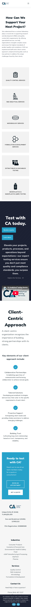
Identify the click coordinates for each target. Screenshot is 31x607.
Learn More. (7, 237)
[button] (15, 484)
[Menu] (28, 3)
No (18, 604)
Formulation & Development (15, 577)
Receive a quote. (9, 230)
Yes (14, 604)
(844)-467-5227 (18, 592)
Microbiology (15, 574)
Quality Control (15, 570)
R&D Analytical (15, 572)
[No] (29, 601)
